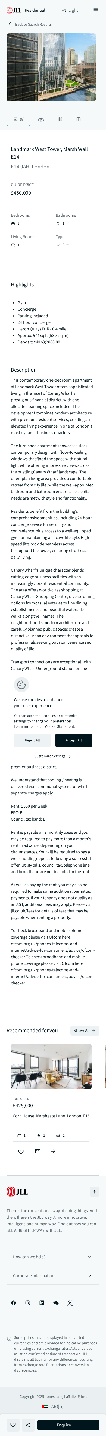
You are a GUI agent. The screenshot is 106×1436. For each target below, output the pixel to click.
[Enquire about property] (53, 1151)
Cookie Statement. (60, 726)
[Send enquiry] (37, 1151)
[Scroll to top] (94, 1192)
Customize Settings (49, 756)
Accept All (74, 740)
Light (73, 10)
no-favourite (13, 1425)
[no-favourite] (21, 1152)
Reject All (32, 740)
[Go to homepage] (17, 1192)
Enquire (64, 1425)
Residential (35, 10)
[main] (53, 718)
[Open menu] (95, 10)
